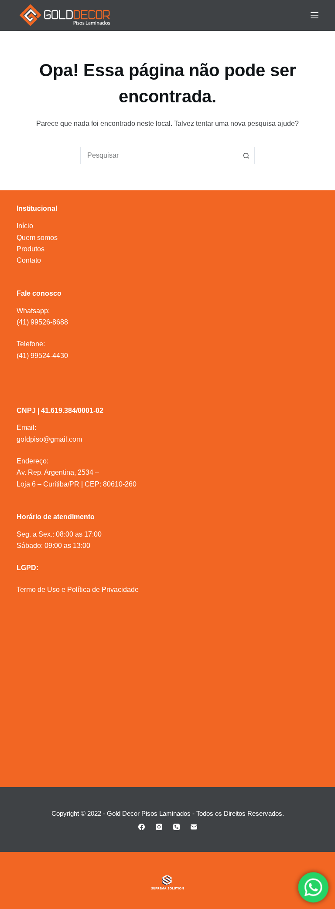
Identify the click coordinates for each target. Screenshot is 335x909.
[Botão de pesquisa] (246, 155)
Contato (29, 260)
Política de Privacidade (103, 589)
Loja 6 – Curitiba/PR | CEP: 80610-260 (77, 484)
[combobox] (159, 155)
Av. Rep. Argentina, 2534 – (58, 472)
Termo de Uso (38, 589)
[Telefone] (176, 827)
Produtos (30, 249)
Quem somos (37, 237)
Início (25, 226)
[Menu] (314, 15)
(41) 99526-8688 (42, 322)
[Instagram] (159, 827)
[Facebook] (141, 827)
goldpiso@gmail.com (49, 439)
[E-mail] (194, 827)
